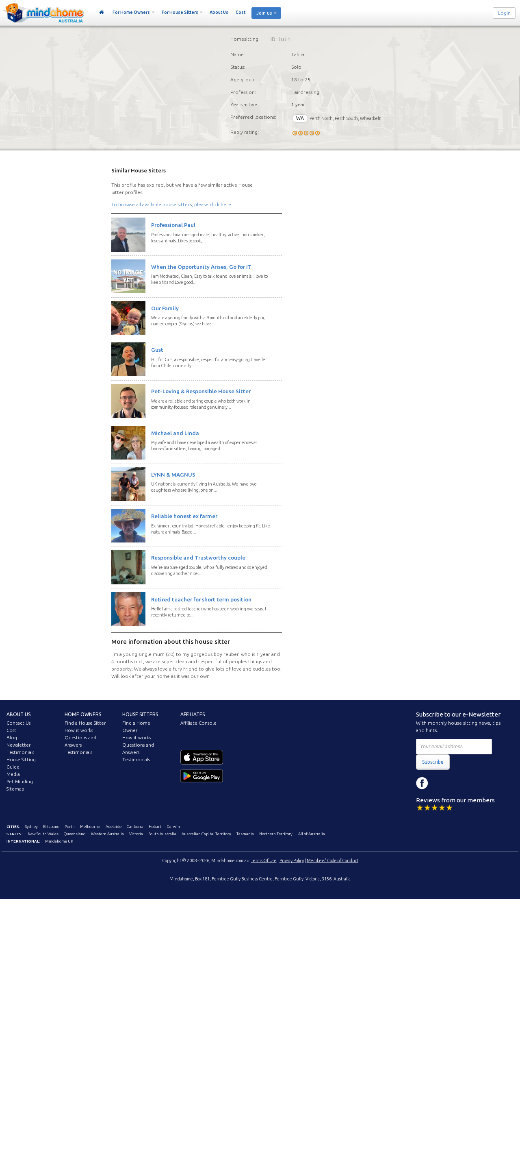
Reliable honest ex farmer (184, 516)
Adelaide (113, 826)
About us (18, 714)
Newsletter (18, 745)
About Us (219, 12)
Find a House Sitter (85, 723)
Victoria (136, 834)
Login (504, 13)
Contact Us (18, 723)
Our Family (165, 308)
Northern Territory (275, 834)
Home (102, 13)
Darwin (173, 826)
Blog (11, 737)
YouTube (459, 783)
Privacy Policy (292, 860)
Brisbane (51, 826)
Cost (240, 12)
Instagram (440, 783)
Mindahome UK (59, 841)
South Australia (162, 834)
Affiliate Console (198, 723)
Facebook (422, 783)
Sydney (31, 826)
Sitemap (15, 788)
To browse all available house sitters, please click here (171, 204)
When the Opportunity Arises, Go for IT (201, 267)
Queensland (75, 834)
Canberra (135, 826)
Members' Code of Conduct (332, 860)
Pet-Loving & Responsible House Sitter (201, 391)
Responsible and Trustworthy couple (198, 557)
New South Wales (43, 834)
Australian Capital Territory (206, 834)
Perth (70, 826)
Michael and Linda (175, 433)
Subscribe (433, 762)
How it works (79, 730)
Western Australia (107, 834)
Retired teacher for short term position (201, 599)
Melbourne (90, 826)
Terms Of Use (264, 860)
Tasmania (245, 834)
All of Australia (311, 834)
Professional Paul (173, 225)
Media (13, 774)
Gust (157, 349)
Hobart (155, 826)
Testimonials (20, 752)
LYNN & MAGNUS (173, 474)
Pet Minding (19, 781)
